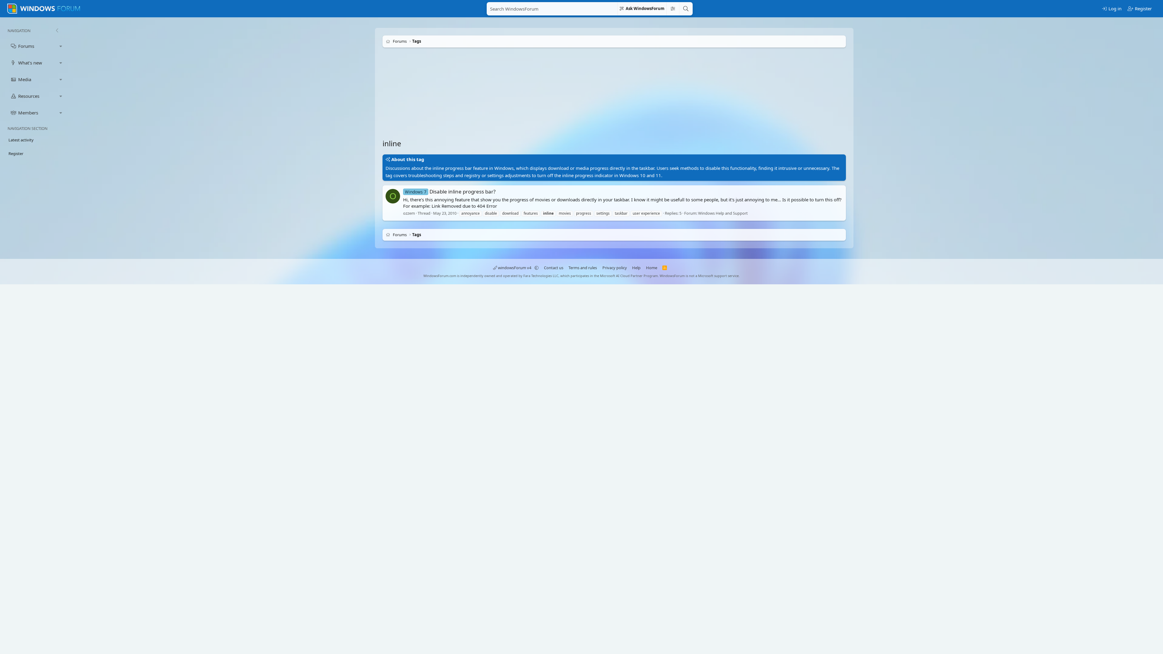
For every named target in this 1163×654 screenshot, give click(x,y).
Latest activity (21, 140)
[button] (60, 46)
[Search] (685, 8)
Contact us (553, 267)
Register (15, 153)
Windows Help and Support (723, 213)
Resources (28, 96)
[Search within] (672, 8)
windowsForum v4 (514, 267)
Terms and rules (582, 267)
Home (651, 267)
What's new (30, 63)
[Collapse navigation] (56, 30)
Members (28, 113)
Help (636, 267)
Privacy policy (614, 267)
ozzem (409, 213)
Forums (26, 46)
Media (24, 79)
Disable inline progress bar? (450, 191)
